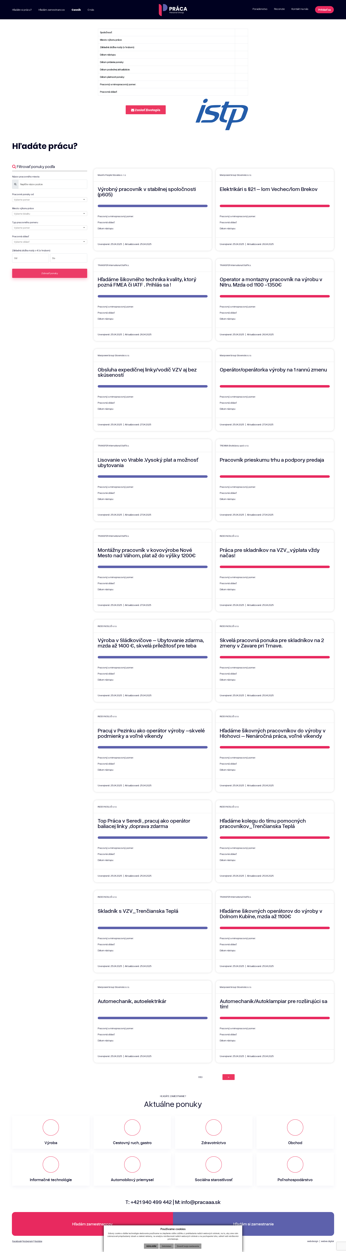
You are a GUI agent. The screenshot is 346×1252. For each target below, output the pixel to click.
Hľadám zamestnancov (92, 1223)
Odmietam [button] (166, 1246)
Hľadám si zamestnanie (253, 1223)
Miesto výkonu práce (23, 208)
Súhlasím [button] (151, 1246)
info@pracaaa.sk (201, 1202)
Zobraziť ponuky (49, 273)
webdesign (312, 1241)
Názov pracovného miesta (25, 176)
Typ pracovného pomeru (25, 222)
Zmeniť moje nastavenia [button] (188, 1246)
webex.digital (327, 1241)
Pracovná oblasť (20, 236)
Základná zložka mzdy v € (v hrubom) (31, 250)
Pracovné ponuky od (23, 194)
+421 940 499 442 (151, 1202)
